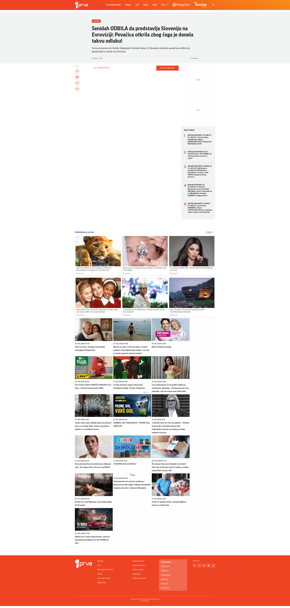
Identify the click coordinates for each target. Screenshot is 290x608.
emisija (128, 5)
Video (154, 5)
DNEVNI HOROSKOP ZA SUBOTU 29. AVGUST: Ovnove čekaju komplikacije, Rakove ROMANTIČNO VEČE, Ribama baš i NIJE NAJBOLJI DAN (200, 139)
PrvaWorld (166, 575)
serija (145, 5)
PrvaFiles (165, 588)
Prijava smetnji (138, 569)
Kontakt (100, 561)
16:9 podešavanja (103, 578)
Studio (99, 574)
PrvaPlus (165, 566)
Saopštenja (137, 574)
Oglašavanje (101, 582)
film (137, 5)
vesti (163, 5)
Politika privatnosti (139, 578)
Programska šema (113, 5)
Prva (99, 565)
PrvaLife (164, 584)
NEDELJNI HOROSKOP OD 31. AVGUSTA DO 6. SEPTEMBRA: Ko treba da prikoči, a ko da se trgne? (200, 155)
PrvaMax (165, 571)
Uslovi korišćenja (139, 565)
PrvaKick (165, 579)
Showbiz (96, 21)
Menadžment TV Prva (105, 569)
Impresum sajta (138, 561)
